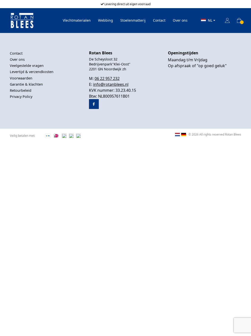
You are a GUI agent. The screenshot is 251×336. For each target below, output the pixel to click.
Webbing (105, 20)
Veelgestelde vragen (27, 65)
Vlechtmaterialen (77, 20)
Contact (159, 20)
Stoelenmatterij (133, 20)
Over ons (180, 20)
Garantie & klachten (26, 84)
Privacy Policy (21, 96)
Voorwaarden (21, 78)
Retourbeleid (20, 90)
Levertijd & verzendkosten (31, 71)
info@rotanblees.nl (110, 84)
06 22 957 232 (107, 78)
